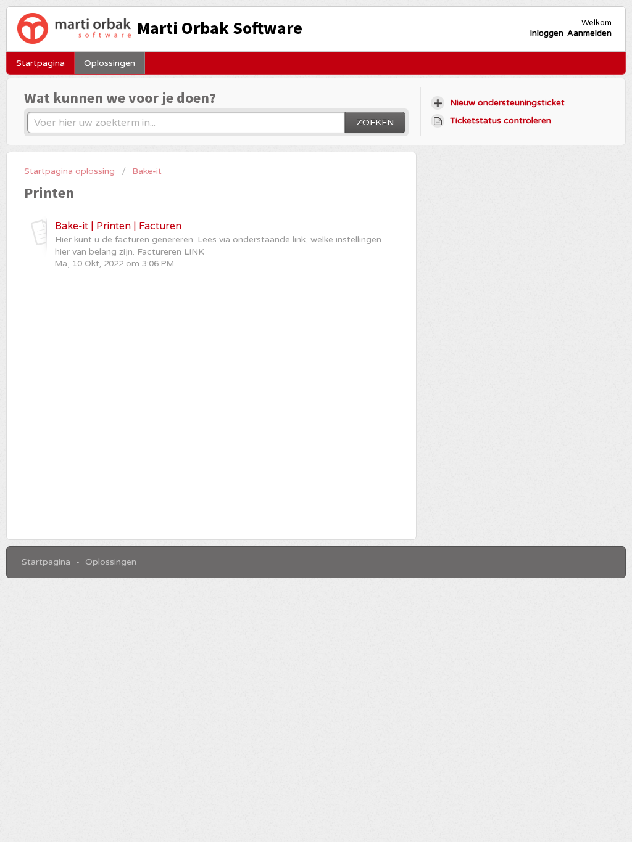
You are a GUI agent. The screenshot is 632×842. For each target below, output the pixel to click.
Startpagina (40, 63)
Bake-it (147, 171)
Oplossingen (109, 63)
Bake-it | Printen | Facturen (118, 226)
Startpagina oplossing (70, 171)
